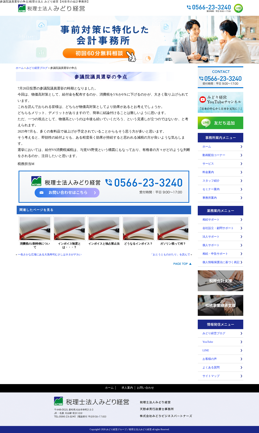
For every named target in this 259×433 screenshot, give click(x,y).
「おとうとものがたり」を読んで (170, 254)
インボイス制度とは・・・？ (69, 245)
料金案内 (208, 172)
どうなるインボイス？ (138, 243)
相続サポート (211, 219)
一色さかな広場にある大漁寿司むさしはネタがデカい (50, 254)
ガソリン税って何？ (173, 243)
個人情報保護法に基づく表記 (220, 262)
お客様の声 (209, 358)
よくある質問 (211, 367)
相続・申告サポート (215, 253)
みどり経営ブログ (37, 68)
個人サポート (211, 245)
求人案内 (127, 387)
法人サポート (211, 236)
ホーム (20, 68)
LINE (205, 350)
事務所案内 (209, 197)
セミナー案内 (211, 189)
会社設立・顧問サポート (218, 228)
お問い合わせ (145, 387)
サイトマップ (211, 375)
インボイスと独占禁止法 (104, 243)
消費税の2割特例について (35, 245)
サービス (208, 163)
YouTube (207, 341)
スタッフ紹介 (211, 180)
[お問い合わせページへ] (129, 61)
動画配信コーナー (213, 155)
